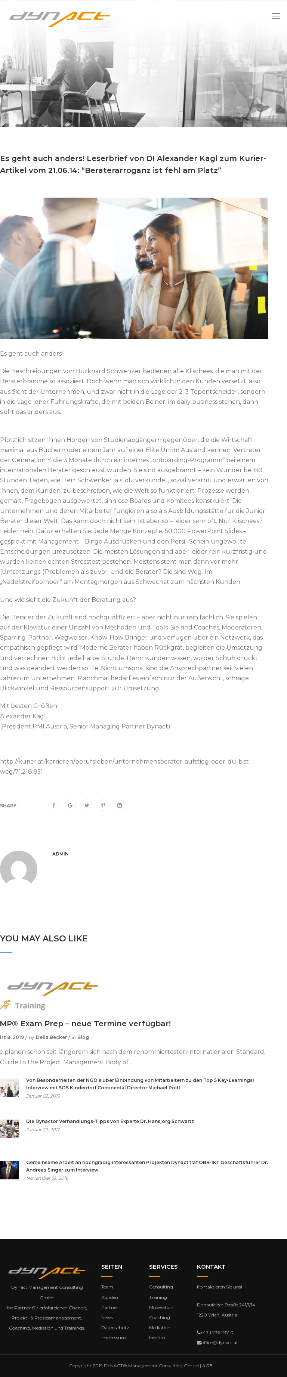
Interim (157, 1337)
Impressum (113, 1337)
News (107, 1317)
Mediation (159, 1327)
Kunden (109, 1297)
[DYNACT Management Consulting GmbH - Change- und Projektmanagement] (60, 19)
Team (107, 1287)
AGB (207, 1365)
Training (158, 1297)
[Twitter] (86, 805)
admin (60, 854)
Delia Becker (51, 1037)
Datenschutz (115, 1327)
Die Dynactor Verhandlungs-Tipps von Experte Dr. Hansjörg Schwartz (110, 1121)
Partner (109, 1307)
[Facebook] (53, 805)
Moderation (161, 1307)
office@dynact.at (219, 1342)
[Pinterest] (103, 805)
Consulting (161, 1287)
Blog (83, 1037)
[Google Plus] (70, 805)
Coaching (159, 1317)
